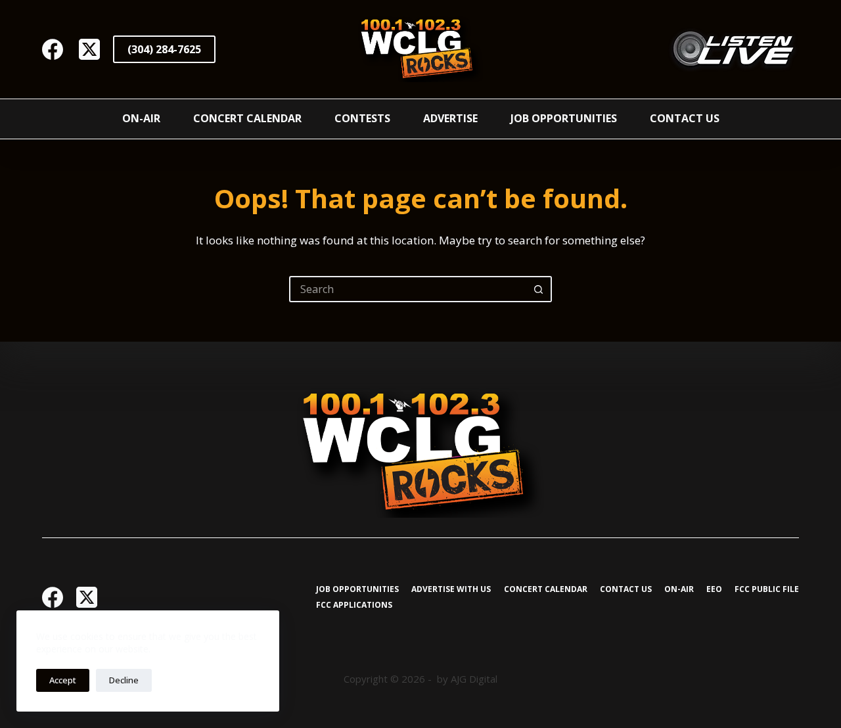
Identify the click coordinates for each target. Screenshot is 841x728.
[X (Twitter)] (89, 49)
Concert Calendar (247, 118)
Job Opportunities (564, 118)
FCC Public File (767, 589)
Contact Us (684, 118)
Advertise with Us (451, 589)
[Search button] (539, 289)
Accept (62, 680)
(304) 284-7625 (164, 49)
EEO (714, 589)
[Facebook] (52, 49)
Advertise (450, 118)
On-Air (141, 118)
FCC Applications (354, 605)
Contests (362, 118)
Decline (124, 680)
